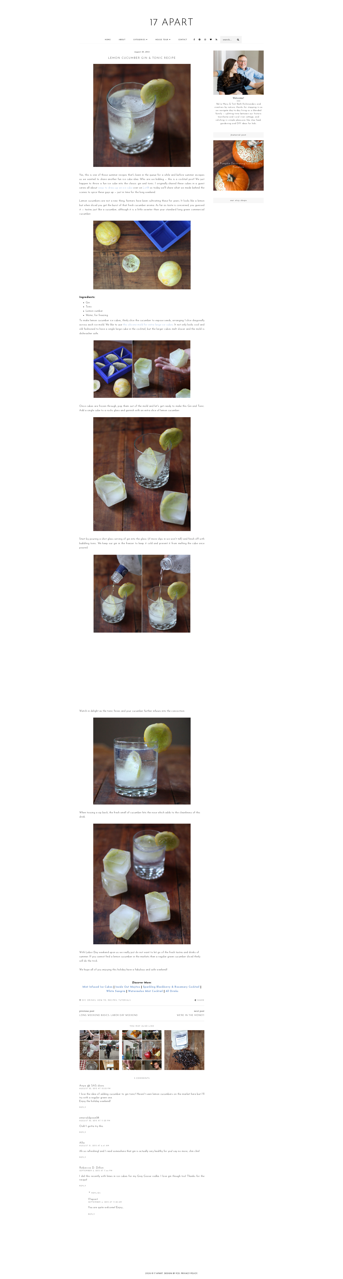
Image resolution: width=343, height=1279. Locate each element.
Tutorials (125, 1000)
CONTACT (182, 39)
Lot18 (146, 188)
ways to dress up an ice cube (115, 188)
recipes (112, 1000)
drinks (91, 1000)
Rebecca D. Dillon (91, 1168)
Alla (82, 1143)
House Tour (161, 39)
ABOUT (122, 39)
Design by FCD (172, 1273)
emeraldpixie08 (89, 1118)
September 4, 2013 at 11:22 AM (105, 1202)
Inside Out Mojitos (127, 987)
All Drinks (172, 991)
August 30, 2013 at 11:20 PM (94, 1121)
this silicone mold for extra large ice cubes (148, 324)
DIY (84, 1000)
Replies (96, 1193)
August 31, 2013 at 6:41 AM (94, 1146)
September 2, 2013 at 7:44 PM (96, 1171)
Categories (139, 39)
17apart (93, 1199)
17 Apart (172, 23)
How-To (101, 1000)
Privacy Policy (189, 1273)
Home (108, 39)
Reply (82, 1107)
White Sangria (115, 991)
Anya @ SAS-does (91, 1085)
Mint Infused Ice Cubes (98, 987)
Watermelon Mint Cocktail (145, 991)
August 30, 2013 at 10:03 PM (95, 1088)
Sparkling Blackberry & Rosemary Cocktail (171, 987)
